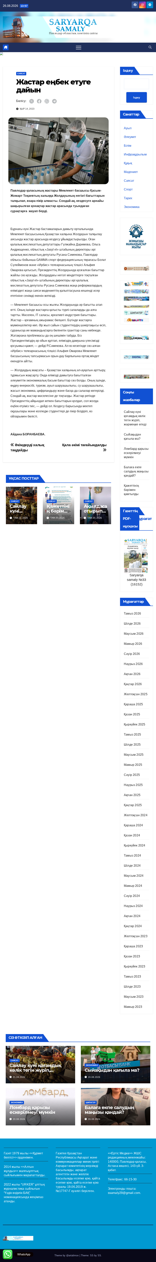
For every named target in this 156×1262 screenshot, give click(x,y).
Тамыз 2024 (132, 855)
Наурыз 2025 (133, 785)
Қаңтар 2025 (133, 805)
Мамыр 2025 (133, 764)
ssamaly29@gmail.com (124, 1192)
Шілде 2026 (132, 623)
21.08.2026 (19, 1077)
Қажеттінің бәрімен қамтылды (131, 490)
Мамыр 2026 (133, 643)
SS (99, 1255)
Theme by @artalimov (67, 1255)
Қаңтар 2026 (133, 684)
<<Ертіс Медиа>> (120, 1153)
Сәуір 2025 (132, 774)
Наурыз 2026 (133, 664)
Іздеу (128, 70)
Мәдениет (131, 172)
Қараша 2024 (133, 825)
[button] (150, 47)
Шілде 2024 (132, 865)
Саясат (21, 73)
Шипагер (91, 1102)
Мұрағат (143, 518)
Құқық (128, 163)
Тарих (128, 198)
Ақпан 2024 (132, 916)
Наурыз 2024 (133, 906)
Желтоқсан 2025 (135, 694)
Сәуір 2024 (132, 895)
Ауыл (127, 128)
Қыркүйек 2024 (134, 845)
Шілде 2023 (132, 986)
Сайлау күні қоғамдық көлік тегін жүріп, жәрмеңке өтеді (35, 1070)
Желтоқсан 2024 (135, 815)
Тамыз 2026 (132, 613)
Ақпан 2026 (132, 674)
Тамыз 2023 (132, 976)
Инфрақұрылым (135, 154)
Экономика (131, 207)
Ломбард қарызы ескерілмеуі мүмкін (136, 453)
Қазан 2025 (132, 714)
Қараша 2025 (133, 704)
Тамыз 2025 (132, 734)
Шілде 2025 (132, 744)
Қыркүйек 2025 (134, 724)
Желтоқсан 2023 (135, 936)
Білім (127, 145)
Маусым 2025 (133, 754)
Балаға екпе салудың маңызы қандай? (136, 471)
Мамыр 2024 (133, 885)
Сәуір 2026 (132, 653)
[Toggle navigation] (78, 47)
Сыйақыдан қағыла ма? (112, 1070)
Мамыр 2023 (133, 1006)
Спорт (128, 189)
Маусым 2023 (133, 996)
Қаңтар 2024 (133, 926)
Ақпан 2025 (132, 795)
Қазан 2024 (132, 835)
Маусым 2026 (133, 633)
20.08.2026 (94, 1077)
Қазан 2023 (132, 956)
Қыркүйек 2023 (134, 966)
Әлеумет (130, 137)
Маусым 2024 (133, 875)
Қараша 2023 (133, 946)
